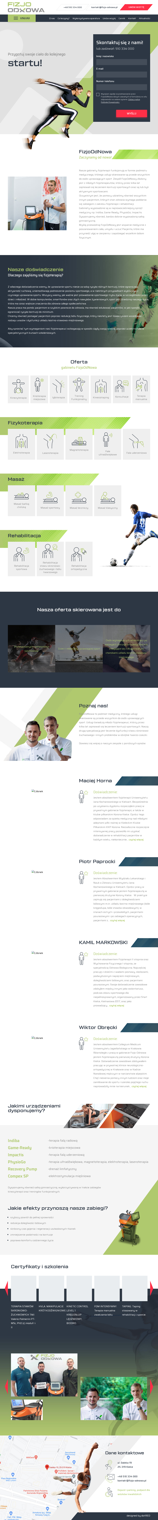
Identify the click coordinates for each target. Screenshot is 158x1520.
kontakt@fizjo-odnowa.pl (132, 1481)
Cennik (122, 18)
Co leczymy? (64, 18)
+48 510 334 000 (127, 1476)
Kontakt (132, 18)
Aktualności (144, 18)
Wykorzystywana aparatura (86, 18)
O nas (52, 18)
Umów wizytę (109, 18)
